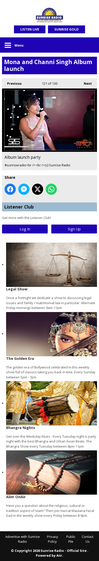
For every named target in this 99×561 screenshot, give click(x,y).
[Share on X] (37, 189)
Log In (25, 229)
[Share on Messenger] (23, 189)
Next (85, 83)
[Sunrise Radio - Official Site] (49, 15)
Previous (12, 83)
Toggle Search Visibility (89, 45)
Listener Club (19, 207)
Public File (70, 539)
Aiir (59, 555)
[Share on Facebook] (10, 189)
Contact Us (87, 539)
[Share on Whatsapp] (51, 189)
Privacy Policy (52, 539)
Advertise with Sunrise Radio (22, 539)
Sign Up (74, 229)
